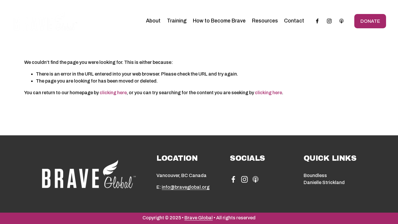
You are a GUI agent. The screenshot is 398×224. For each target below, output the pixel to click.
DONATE (370, 21)
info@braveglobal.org (185, 187)
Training (176, 21)
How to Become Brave (219, 21)
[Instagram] (329, 21)
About (153, 21)
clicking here (113, 92)
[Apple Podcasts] (341, 21)
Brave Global (198, 217)
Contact (294, 21)
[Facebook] (317, 21)
